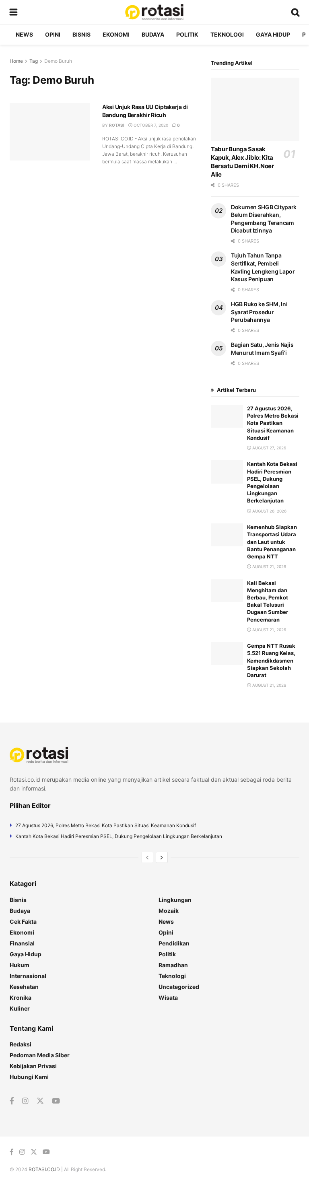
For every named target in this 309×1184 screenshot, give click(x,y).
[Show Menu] (13, 12)
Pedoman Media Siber (40, 1055)
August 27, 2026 (268, 447)
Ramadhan (173, 965)
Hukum (19, 965)
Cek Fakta (23, 921)
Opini (52, 34)
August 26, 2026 (268, 511)
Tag (33, 61)
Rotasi (116, 125)
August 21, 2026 (268, 566)
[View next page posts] (162, 857)
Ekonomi (116, 34)
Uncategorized (179, 986)
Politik (187, 34)
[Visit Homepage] (154, 12)
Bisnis (81, 34)
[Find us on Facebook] (12, 1101)
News (24, 34)
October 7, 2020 (150, 125)
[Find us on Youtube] (56, 1101)
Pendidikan (174, 943)
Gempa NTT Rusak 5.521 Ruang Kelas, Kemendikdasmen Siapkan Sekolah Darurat (271, 660)
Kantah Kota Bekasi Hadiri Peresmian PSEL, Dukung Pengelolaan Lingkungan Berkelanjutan (118, 836)
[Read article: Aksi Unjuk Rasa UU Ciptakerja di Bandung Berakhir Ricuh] (50, 132)
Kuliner (20, 1008)
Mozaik (169, 910)
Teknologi (227, 34)
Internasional (28, 975)
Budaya (153, 34)
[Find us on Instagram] (25, 1101)
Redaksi (20, 1044)
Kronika (20, 997)
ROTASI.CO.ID (45, 1169)
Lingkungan (175, 899)
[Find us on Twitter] (40, 1101)
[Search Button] (295, 12)
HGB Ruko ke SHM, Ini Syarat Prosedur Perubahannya (259, 312)
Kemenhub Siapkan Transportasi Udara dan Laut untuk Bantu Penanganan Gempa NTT (272, 542)
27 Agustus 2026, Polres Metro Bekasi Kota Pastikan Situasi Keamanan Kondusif (273, 423)
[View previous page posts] (147, 857)
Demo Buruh (58, 61)
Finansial (22, 943)
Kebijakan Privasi (33, 1066)
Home (16, 61)
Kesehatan (24, 986)
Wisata (168, 997)
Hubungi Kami (29, 1076)
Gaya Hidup (273, 34)
